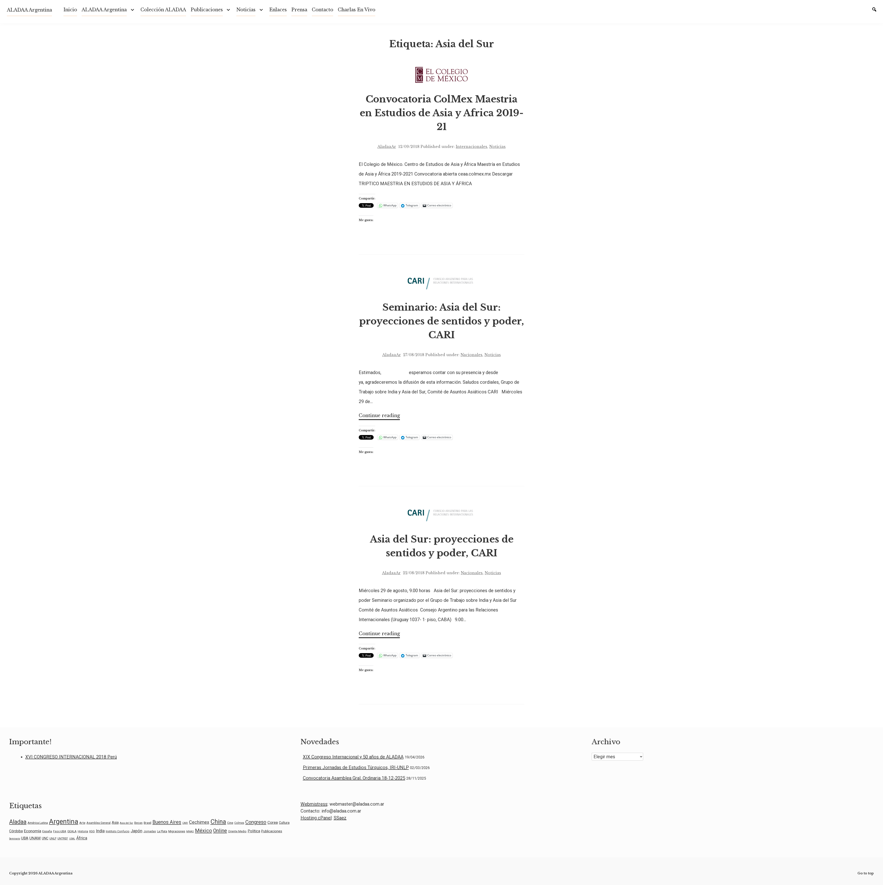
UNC (45, 838)
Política (254, 831)
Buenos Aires (166, 822)
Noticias (497, 146)
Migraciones (176, 831)
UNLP (52, 838)
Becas (138, 822)
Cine (230, 822)
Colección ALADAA (163, 9)
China (218, 821)
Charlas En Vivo (356, 9)
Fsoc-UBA (59, 831)
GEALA (72, 831)
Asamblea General (98, 822)
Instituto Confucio (117, 831)
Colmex (239, 822)
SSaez (340, 818)
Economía (32, 831)
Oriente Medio (237, 831)
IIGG (92, 831)
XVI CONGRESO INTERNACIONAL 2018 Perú (71, 757)
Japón (136, 830)
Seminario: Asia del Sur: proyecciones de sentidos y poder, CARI (441, 321)
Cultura (284, 823)
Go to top (865, 873)
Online (220, 830)
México (203, 830)
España (47, 831)
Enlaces (278, 9)
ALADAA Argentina (29, 10)
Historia (83, 831)
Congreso (255, 822)
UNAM (35, 838)
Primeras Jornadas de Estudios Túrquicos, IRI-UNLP (356, 767)
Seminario (14, 838)
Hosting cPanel (316, 818)
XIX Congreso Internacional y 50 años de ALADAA (353, 757)
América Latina (38, 822)
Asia (115, 822)
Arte (82, 822)
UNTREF (62, 838)
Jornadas (149, 831)
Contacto (322, 9)
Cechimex (199, 822)
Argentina (63, 821)
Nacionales (471, 354)
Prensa (299, 9)
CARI (185, 823)
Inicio (70, 9)
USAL (72, 838)
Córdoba (16, 831)
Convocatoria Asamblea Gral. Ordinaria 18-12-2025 (354, 778)
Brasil (147, 822)
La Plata (162, 831)
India (100, 830)
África (81, 838)
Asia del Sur (126, 823)
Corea (272, 822)
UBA (24, 838)
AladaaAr (386, 146)
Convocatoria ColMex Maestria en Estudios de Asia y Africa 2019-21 (442, 113)
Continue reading (379, 416)
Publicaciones (207, 9)
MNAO (190, 831)
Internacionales (471, 146)
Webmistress (314, 804)
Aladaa (17, 821)
